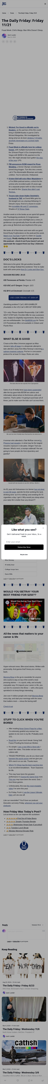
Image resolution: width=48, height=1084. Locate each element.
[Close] (43, 528)
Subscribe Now (24, 547)
